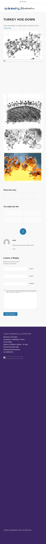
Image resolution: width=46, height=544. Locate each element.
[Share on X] (18, 196)
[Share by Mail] (37, 196)
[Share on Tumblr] (28, 196)
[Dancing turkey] (32, 213)
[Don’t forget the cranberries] (32, 219)
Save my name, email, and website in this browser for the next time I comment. (21, 291)
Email (32, 276)
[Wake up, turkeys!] (13, 213)
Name (32, 268)
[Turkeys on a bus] (13, 219)
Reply (14, 249)
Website (32, 283)
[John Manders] (19, 7)
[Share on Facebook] (8, 196)
